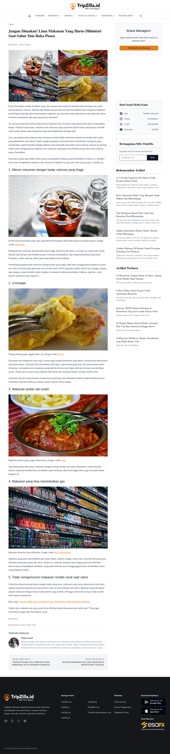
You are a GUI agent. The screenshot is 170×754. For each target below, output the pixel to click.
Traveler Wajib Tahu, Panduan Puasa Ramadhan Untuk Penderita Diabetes (54, 602)
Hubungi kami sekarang (139, 48)
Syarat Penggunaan (122, 707)
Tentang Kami (125, 16)
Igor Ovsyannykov (62, 552)
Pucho (61, 354)
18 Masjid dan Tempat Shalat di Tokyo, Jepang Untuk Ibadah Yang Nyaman (138, 277)
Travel (11, 24)
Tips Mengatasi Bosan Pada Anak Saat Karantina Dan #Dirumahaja (135, 214)
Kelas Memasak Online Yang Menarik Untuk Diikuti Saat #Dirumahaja (138, 197)
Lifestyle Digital (86, 16)
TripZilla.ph (65, 718)
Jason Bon (20, 244)
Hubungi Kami (120, 702)
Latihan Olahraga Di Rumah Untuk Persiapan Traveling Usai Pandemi (138, 250)
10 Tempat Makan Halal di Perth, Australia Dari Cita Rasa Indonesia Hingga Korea (137, 324)
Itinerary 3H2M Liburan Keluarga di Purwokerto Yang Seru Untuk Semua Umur (137, 309)
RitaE (63, 460)
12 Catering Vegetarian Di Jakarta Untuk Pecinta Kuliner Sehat (135, 179)
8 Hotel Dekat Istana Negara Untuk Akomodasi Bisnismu (133, 292)
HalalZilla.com (93, 707)
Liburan (68, 16)
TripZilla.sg (92, 702)
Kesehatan (106, 16)
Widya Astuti (27, 638)
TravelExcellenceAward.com (99, 712)
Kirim (152, 157)
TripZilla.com (66, 702)
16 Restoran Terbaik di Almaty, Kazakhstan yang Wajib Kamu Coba (137, 339)
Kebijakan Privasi (121, 712)
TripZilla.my (66, 712)
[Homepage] (29, 15)
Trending (40, 16)
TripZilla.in (65, 707)
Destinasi (53, 16)
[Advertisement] (139, 77)
